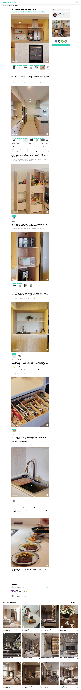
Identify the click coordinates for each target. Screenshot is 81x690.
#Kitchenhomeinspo (33, 514)
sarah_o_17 (16, 590)
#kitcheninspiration (42, 82)
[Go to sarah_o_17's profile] (12, 591)
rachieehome (16, 595)
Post (47, 587)
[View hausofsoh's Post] (56, 24)
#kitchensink (13, 514)
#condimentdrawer (15, 228)
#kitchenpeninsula (14, 160)
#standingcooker (33, 159)
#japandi (19, 82)
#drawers (28, 228)
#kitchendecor (14, 82)
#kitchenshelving (27, 298)
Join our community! (61, 45)
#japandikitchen (24, 82)
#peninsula (36, 82)
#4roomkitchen (14, 159)
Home (4, 5)
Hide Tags (15, 61)
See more (67, 35)
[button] (37, 2)
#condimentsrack (22, 228)
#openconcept (31, 82)
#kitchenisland (21, 160)
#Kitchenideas (20, 298)
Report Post (46, 580)
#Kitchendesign (21, 159)
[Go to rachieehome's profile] (12, 596)
